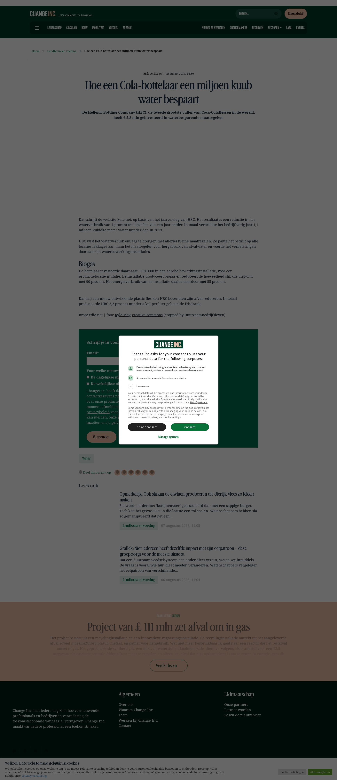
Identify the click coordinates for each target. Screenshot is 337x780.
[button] (168, 386)
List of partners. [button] (199, 402)
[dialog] (168, 390)
